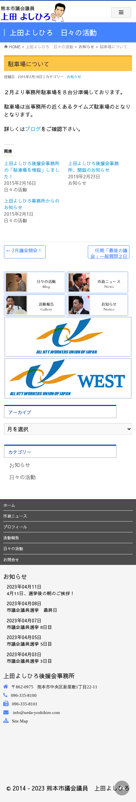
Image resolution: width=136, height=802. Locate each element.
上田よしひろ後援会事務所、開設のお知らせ (93, 166)
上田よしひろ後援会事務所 (39, 676)
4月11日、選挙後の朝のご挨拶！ (41, 593)
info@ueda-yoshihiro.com (36, 712)
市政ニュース (15, 516)
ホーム (9, 505)
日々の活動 (22, 476)
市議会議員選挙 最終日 (32, 610)
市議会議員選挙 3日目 (29, 661)
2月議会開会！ (24, 250)
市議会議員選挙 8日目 (29, 627)
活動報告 (11, 537)
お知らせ (74, 76)
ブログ (33, 128)
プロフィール (15, 526)
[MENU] (121, 12)
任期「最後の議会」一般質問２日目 (108, 252)
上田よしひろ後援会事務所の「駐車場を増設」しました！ (31, 170)
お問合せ (11, 559)
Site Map (20, 721)
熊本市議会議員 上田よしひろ (88, 788)
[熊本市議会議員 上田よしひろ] (33, 12)
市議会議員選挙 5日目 (29, 644)
